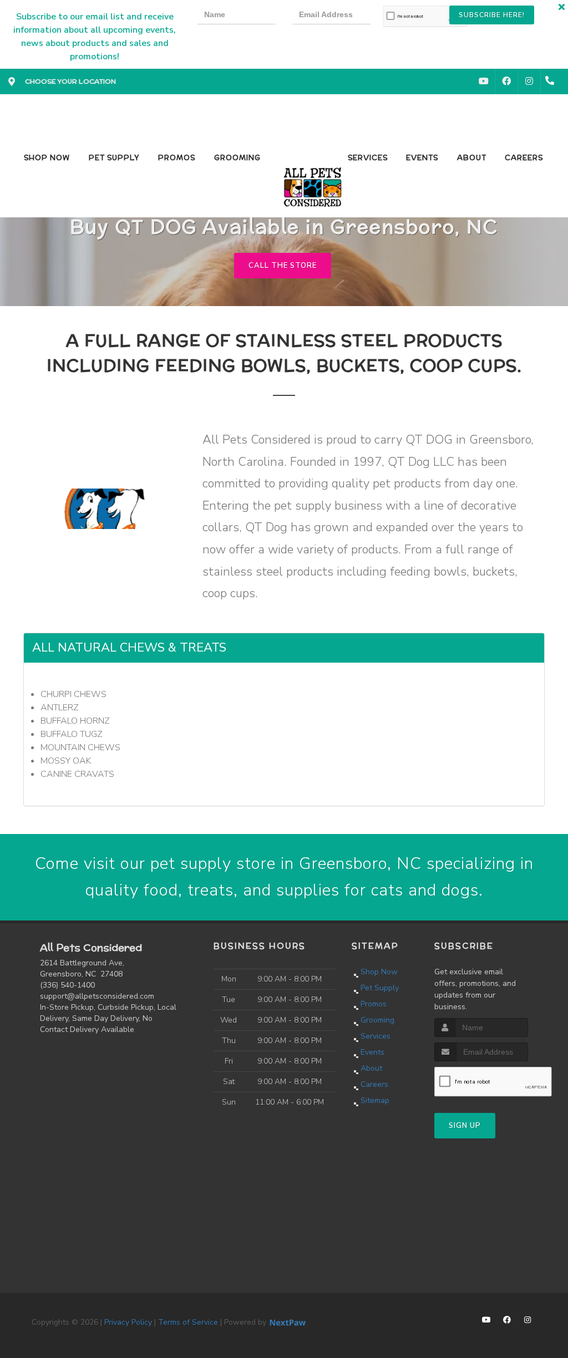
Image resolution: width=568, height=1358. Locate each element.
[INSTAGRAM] (529, 81)
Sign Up (465, 1126)
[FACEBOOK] (506, 81)
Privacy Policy (128, 1322)
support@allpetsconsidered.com (97, 996)
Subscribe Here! (492, 15)
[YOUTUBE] (484, 81)
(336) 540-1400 (67, 985)
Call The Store (282, 266)
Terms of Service (188, 1322)
